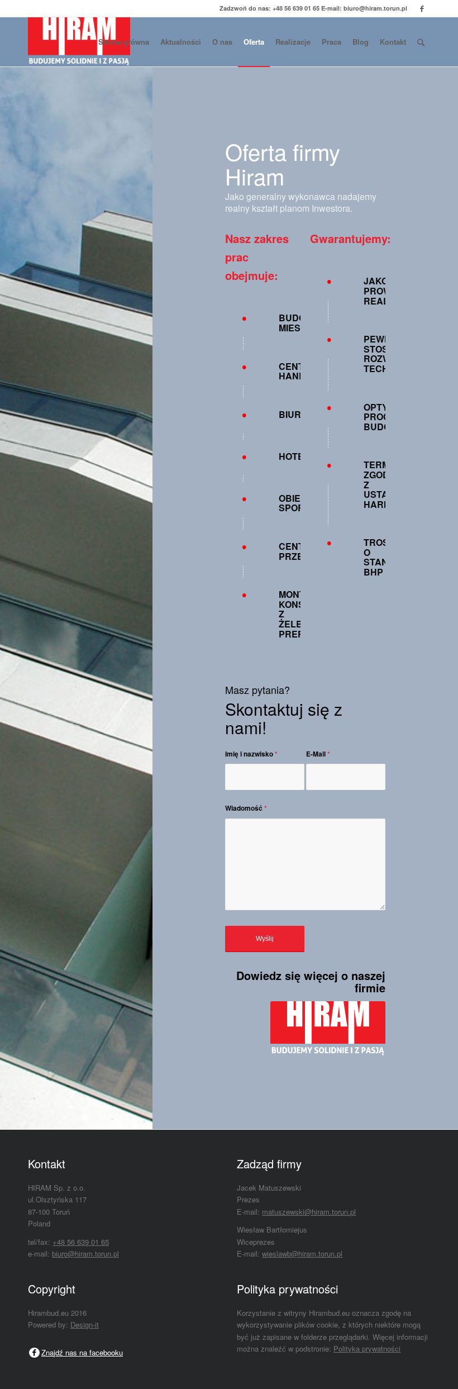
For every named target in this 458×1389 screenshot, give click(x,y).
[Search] (421, 41)
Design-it (84, 1324)
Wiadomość (246, 808)
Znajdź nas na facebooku (82, 1352)
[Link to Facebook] (421, 8)
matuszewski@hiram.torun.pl (309, 1211)
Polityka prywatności (366, 1348)
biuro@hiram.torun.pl (375, 8)
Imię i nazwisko (251, 754)
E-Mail (318, 754)
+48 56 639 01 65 (296, 8)
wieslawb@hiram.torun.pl (302, 1253)
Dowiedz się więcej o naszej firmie (310, 981)
